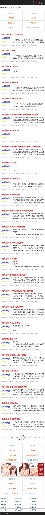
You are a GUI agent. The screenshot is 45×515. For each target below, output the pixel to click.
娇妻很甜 (33, 23)
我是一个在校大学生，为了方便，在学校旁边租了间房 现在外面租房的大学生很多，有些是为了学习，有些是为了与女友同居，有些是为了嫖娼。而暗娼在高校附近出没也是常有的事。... (28, 234)
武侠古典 (18, 499)
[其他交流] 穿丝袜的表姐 (10, 419)
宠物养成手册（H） (33, 455)
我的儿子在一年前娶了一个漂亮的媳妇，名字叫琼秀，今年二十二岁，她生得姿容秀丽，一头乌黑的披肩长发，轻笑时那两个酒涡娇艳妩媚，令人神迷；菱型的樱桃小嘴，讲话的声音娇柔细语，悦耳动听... (28, 410)
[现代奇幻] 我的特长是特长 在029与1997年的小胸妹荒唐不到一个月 (21, 147)
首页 (10, 7)
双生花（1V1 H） (32, 493)
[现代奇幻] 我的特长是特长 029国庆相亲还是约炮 (19, 114)
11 (35, 437)
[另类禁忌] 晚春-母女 (9, 339)
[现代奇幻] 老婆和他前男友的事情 (14, 387)
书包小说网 (11, 23)
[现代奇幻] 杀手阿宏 (9, 163)
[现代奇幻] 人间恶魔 (9, 259)
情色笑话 (3, 504)
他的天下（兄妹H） (33, 460)
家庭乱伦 (3, 501)
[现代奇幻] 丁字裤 (8, 50)
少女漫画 (18, 507)
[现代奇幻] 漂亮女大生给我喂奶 (13, 227)
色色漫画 (11, 18)
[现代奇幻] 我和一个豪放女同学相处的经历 (17, 211)
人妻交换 (17, 7)
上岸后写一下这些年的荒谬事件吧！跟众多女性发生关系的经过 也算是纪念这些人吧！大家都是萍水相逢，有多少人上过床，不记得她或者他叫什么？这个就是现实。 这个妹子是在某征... (28, 154)
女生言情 (33, 504)
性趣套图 (33, 510)
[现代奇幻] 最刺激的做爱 (10, 195)
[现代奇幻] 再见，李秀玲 (10, 323)
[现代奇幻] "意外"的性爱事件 (12, 307)
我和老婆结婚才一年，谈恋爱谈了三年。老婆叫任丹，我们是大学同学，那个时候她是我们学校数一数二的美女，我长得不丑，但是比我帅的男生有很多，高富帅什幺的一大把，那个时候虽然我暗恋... (28, 394)
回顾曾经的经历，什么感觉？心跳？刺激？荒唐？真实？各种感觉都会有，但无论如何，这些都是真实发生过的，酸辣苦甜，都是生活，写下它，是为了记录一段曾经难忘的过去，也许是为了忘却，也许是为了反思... (28, 362)
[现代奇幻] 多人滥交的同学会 (12, 243)
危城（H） (11, 28)
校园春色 (18, 501)
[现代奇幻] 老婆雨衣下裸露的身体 (14, 275)
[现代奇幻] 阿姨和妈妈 (9, 371)
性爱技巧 (33, 499)
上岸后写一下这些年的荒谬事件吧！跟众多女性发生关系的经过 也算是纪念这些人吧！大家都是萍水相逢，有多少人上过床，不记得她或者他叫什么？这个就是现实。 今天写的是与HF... (28, 122)
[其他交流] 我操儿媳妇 (9, 403)
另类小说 (3, 499)
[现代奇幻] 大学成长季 (9, 82)
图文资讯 (33, 507)
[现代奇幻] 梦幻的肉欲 (9, 66)
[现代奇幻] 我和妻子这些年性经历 (14, 355)
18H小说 (3, 510)
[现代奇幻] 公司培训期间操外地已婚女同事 (17, 291)
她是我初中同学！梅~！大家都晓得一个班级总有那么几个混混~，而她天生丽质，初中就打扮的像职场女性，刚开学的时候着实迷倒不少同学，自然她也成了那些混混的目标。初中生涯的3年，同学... (28, 218)
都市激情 (18, 504)
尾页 (24, 439)
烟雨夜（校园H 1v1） (33, 28)
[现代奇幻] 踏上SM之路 (10, 130)
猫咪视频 (11, 13)
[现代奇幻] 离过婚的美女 (10, 179)
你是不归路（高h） (12, 460)
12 (39, 437)
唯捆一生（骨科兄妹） (12, 493)
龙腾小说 (3, 507)
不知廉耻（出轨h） (33, 488)
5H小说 (33, 18)
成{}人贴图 (19, 510)
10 (31, 437)
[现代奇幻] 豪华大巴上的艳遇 (12, 34)
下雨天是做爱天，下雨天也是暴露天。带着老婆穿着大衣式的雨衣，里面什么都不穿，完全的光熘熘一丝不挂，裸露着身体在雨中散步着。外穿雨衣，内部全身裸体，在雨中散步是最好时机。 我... (28, 282)
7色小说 (33, 13)
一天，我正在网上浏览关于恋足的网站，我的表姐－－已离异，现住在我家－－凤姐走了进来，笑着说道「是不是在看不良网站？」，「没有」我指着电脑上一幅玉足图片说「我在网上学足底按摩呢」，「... (28, 426)
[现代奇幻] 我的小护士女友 (11, 98)
